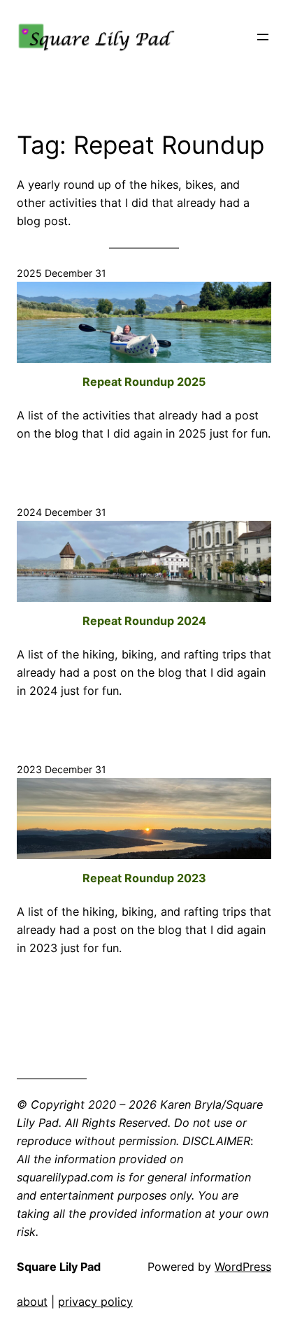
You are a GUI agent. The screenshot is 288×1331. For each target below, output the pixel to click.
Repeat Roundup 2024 (144, 621)
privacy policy (95, 1302)
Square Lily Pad (59, 1267)
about (32, 1302)
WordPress (243, 1267)
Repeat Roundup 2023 (144, 878)
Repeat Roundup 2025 (144, 382)
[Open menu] (262, 37)
